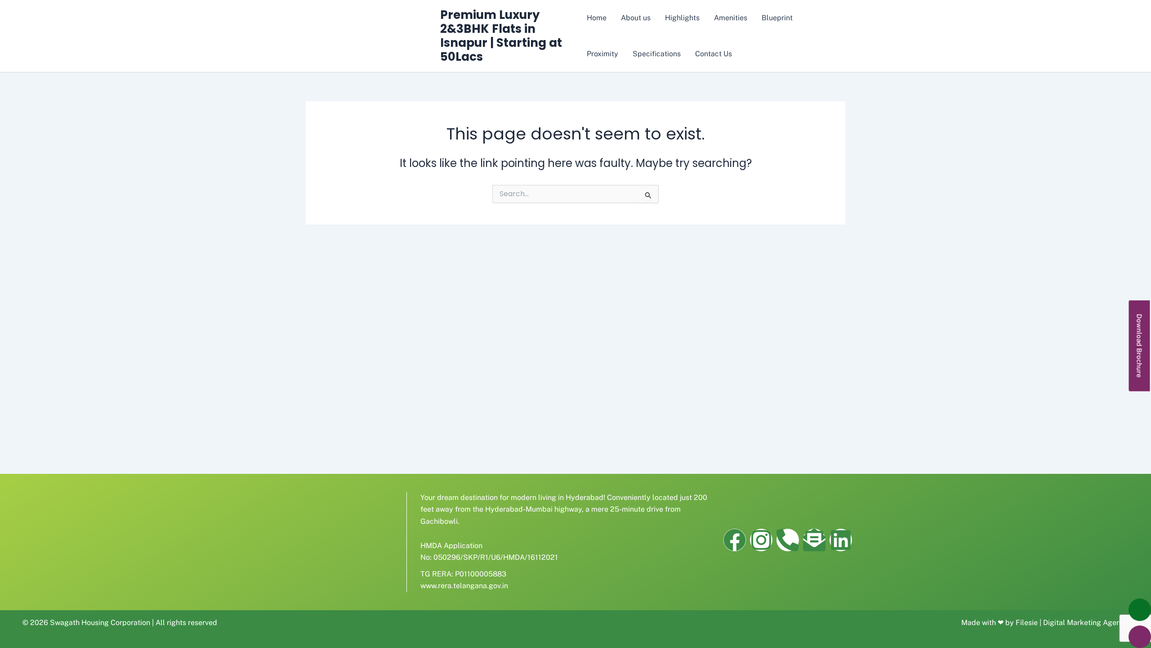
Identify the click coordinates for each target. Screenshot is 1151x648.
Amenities (730, 18)
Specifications (657, 54)
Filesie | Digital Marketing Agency (1072, 622)
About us (636, 18)
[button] (1139, 346)
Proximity (602, 54)
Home (597, 18)
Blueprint (777, 18)
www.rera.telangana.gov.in (464, 585)
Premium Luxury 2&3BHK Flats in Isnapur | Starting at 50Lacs (501, 36)
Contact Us (713, 54)
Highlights (682, 18)
